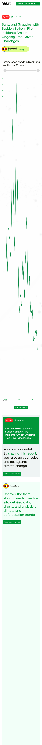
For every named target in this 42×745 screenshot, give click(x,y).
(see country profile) (16, 50)
